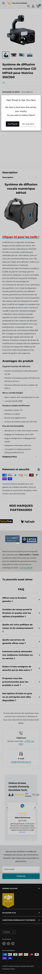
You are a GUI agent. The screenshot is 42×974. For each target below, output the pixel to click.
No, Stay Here (28, 124)
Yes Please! (12, 124)
